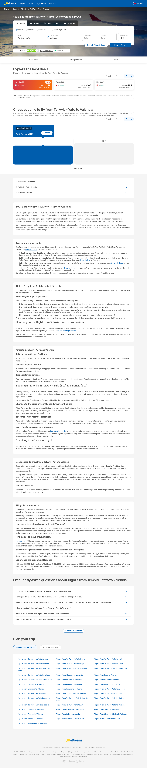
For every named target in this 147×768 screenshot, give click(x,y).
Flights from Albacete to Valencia (69, 675)
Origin (20, 36)
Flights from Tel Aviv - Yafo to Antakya (71, 668)
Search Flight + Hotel (96, 45)
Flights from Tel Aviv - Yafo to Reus (108, 694)
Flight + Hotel (41, 4)
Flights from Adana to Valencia (30, 719)
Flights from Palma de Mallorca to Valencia (35, 680)
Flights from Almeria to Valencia (69, 684)
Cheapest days (76, 60)
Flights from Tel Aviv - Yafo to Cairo (108, 664)
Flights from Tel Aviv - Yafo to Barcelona (34, 705)
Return (103, 36)
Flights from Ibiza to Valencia (105, 675)
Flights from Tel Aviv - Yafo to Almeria (71, 705)
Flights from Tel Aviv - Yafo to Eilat (108, 659)
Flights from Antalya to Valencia (107, 719)
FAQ (116, 60)
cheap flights (84, 260)
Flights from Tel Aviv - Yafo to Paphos (71, 664)
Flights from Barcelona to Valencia (32, 684)
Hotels (31, 4)
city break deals (116, 263)
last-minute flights (58, 431)
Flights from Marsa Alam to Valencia (32, 723)
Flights (22, 4)
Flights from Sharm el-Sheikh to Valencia (110, 714)
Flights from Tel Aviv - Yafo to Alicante (109, 689)
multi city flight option (67, 331)
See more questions (74, 631)
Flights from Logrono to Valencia (107, 684)
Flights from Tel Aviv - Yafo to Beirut (70, 659)
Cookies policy (66, 747)
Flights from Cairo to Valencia (68, 714)
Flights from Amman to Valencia (31, 709)
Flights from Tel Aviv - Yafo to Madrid (109, 698)
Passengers (124, 35)
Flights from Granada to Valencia (31, 689)
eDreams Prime (69, 268)
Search (47, 133)
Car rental (52, 4)
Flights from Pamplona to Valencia (70, 689)
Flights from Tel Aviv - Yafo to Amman (33, 659)
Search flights (120, 45)
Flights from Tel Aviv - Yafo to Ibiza (32, 694)
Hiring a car (20, 541)
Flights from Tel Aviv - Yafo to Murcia (71, 694)
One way (129, 76)
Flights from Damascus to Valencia (70, 709)
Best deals (33, 60)
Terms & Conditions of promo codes (94, 747)
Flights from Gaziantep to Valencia (70, 719)
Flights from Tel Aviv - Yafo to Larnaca (33, 664)
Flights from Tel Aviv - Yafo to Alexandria (110, 668)
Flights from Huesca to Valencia (69, 680)
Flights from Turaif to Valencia (106, 709)
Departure (87, 36)
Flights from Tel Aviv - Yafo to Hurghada (34, 675)
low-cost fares (31, 249)
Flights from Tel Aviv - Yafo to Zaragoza (34, 698)
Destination (54, 36)
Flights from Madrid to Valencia (106, 680)
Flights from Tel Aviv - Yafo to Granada (109, 705)
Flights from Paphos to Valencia (30, 714)
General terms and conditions (51, 747)
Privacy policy (77, 747)
